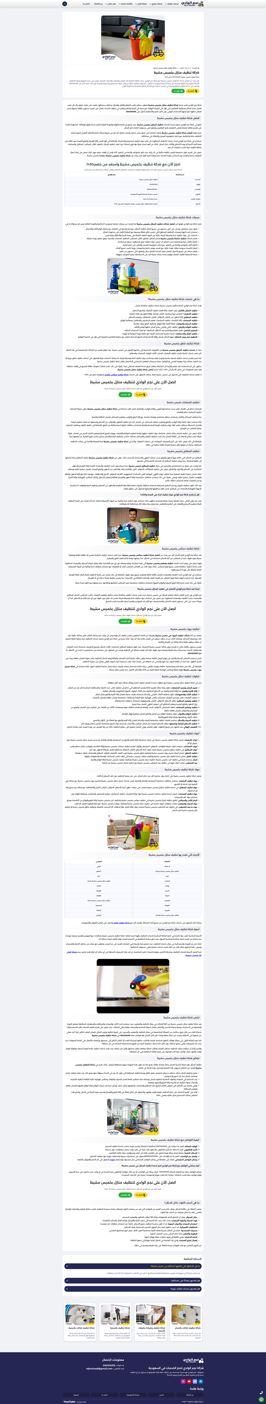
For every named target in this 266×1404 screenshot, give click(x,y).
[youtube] (189, 1381)
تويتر (112, 1160)
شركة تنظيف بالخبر (122, 923)
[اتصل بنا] (261, 1393)
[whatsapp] (261, 1399)
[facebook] (200, 1381)
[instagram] (183, 1381)
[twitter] (195, 1381)
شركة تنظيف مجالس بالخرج (117, 375)
